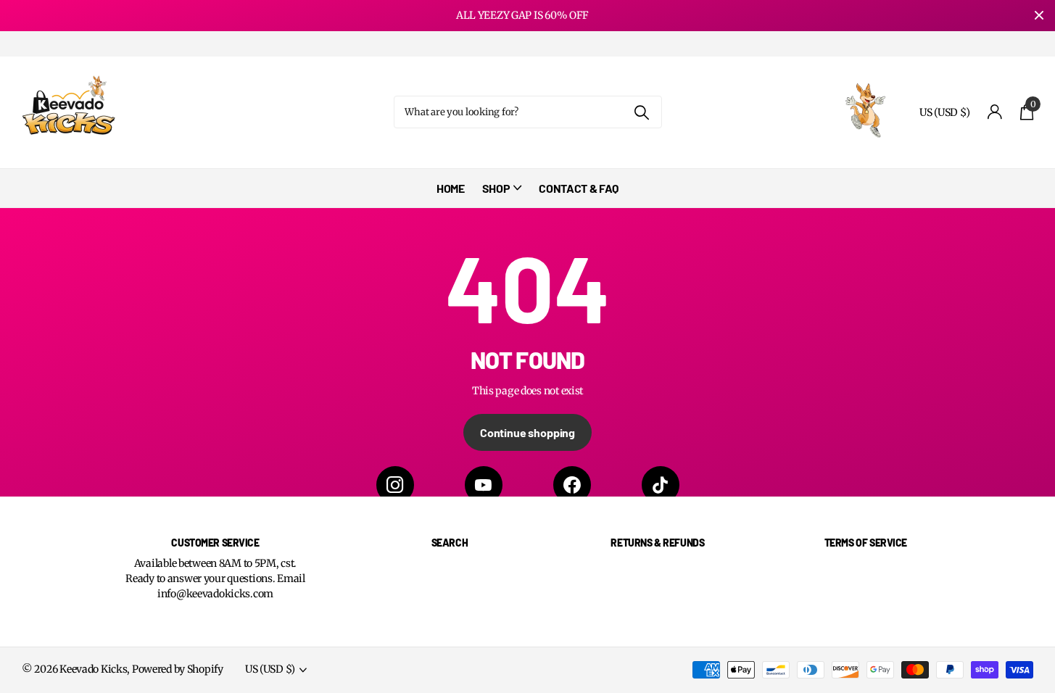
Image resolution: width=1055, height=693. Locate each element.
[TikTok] (660, 485)
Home (451, 188)
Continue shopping (527, 432)
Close (1039, 15)
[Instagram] (395, 485)
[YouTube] (483, 485)
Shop (496, 188)
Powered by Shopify (177, 669)
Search (449, 542)
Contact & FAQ (578, 188)
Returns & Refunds (657, 542)
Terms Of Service (865, 542)
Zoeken (642, 112)
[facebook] (572, 485)
